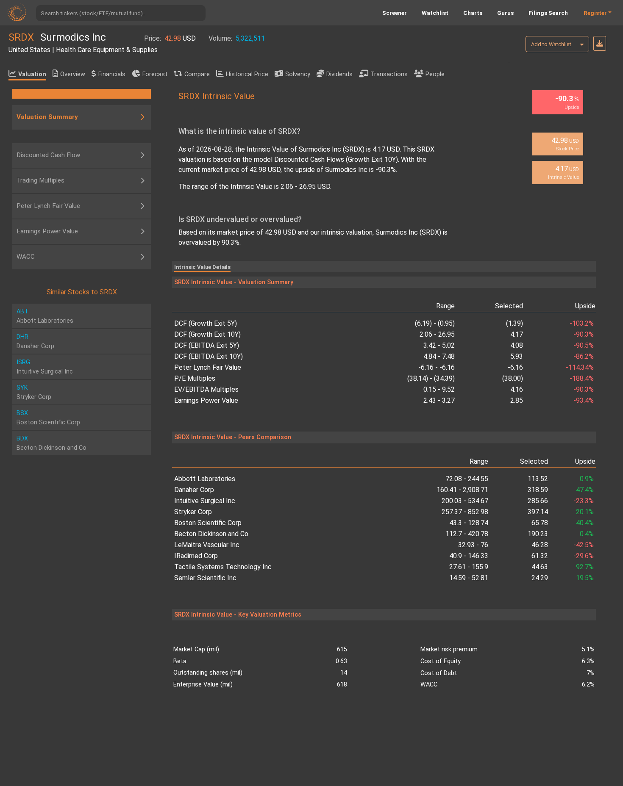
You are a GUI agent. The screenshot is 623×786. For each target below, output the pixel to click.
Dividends (339, 74)
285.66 (538, 501)
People (435, 74)
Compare (197, 74)
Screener (394, 12)
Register (595, 12)
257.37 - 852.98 (465, 512)
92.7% (585, 567)
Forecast (154, 74)
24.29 (539, 578)
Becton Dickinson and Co (211, 534)
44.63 (539, 567)
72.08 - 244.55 (466, 479)
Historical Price (247, 74)
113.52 (538, 479)
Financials (111, 74)
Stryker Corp (193, 512)
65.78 (539, 523)
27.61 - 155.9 (468, 567)
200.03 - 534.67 (465, 501)
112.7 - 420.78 (466, 534)
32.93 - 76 (473, 545)
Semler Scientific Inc (205, 578)
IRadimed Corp (196, 556)
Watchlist (435, 12)
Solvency (297, 74)
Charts (472, 12)
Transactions (389, 74)
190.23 (538, 534)
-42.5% (583, 545)
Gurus (505, 12)
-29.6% (583, 556)
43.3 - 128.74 (468, 523)
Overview (72, 74)
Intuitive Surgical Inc (204, 501)
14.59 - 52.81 (468, 578)
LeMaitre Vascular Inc (206, 545)
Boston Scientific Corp (208, 523)
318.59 (538, 490)
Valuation (32, 74)
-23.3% (583, 501)
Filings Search (548, 12)
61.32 (539, 556)
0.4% (587, 534)
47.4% (585, 490)
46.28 (539, 545)
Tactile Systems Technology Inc (223, 567)
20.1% (585, 512)
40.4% (585, 523)
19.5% (585, 578)
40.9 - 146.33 (468, 556)
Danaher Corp (194, 490)
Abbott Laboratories (204, 479)
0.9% (587, 479)
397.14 (538, 512)
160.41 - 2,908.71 (462, 490)
